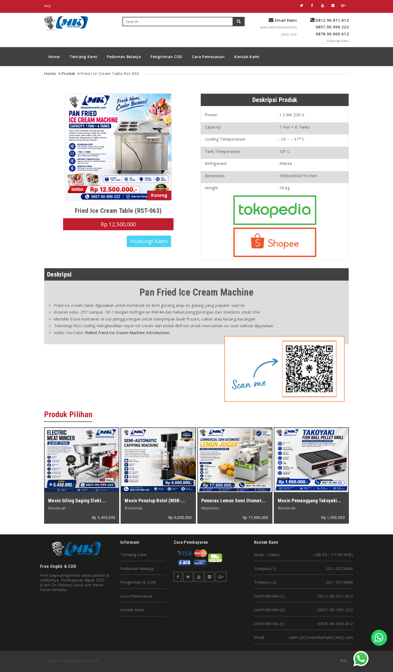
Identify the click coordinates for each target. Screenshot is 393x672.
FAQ (47, 5)
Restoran (57, 508)
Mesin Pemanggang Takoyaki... (309, 500)
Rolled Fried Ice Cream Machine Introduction (127, 332)
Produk (68, 73)
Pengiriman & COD (138, 582)
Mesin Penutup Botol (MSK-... (155, 500)
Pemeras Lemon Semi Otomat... (233, 500)
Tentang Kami (84, 56)
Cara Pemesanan (208, 56)
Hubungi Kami (338, 41)
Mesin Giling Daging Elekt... (76, 500)
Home (54, 56)
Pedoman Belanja (124, 56)
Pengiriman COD (166, 56)
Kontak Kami (246, 56)
